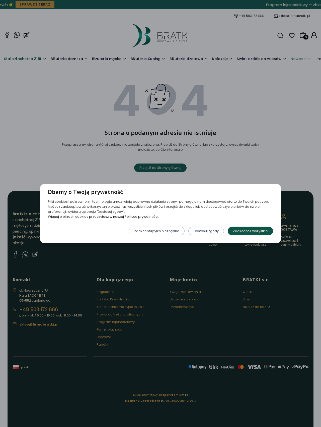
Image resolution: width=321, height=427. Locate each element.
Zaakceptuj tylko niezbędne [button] (156, 230)
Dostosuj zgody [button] (206, 230)
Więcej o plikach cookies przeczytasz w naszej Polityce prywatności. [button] (103, 216)
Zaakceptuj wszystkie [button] (250, 230)
